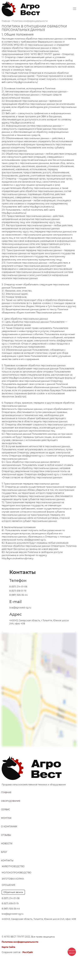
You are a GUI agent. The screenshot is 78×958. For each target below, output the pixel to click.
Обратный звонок (13, 892)
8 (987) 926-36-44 (18, 595)
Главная (6, 792)
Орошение (8, 885)
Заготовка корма (13, 878)
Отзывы (6, 835)
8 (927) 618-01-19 (17, 590)
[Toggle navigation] (75, 9)
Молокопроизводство (16, 872)
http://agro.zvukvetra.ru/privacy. (18, 558)
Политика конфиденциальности (20, 942)
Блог (4, 852)
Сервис (5, 809)
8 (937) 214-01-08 (18, 586)
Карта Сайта (8, 947)
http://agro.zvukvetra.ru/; (22, 122)
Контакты (7, 860)
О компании (9, 826)
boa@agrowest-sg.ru (20, 607)
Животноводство (13, 866)
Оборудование (10, 801)
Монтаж (6, 818)
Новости (6, 843)
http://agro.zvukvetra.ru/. (25, 82)
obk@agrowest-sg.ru (33, 455)
